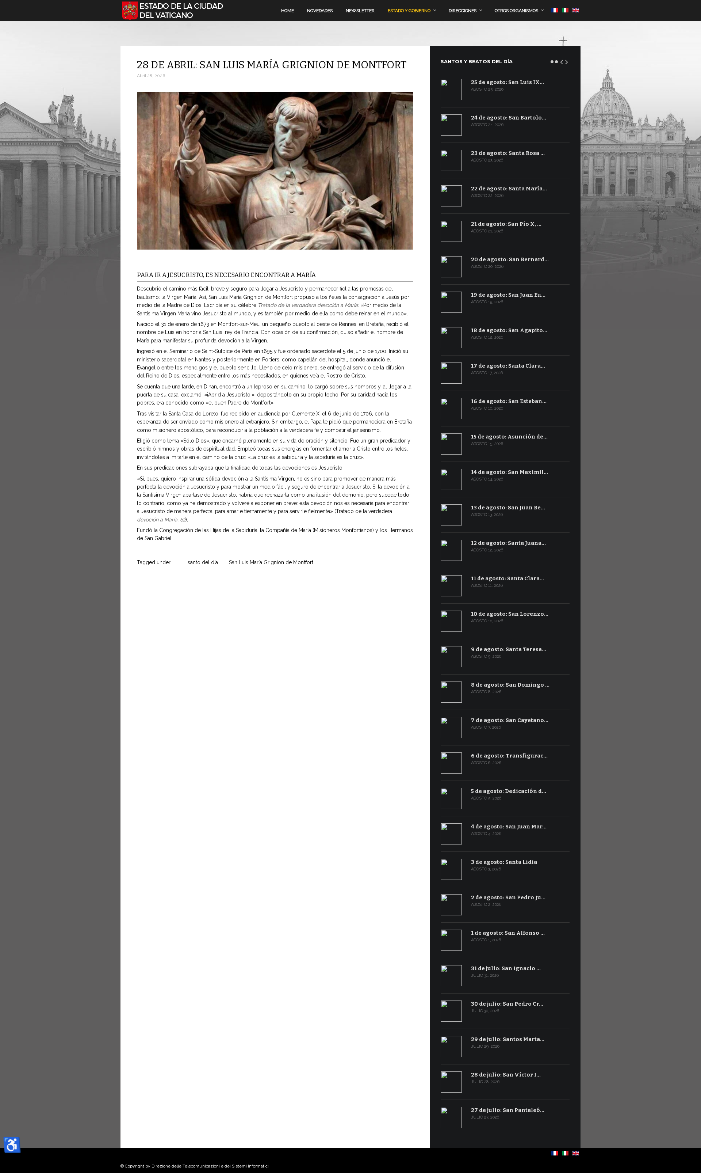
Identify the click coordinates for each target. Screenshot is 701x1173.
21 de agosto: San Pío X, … (506, 224)
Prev (562, 61)
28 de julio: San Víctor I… (506, 1074)
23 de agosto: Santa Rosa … (508, 153)
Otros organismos (516, 10)
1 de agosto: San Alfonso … (508, 933)
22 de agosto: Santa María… (509, 188)
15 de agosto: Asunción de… (509, 436)
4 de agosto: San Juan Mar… (509, 826)
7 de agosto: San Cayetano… (509, 720)
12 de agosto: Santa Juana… (508, 543)
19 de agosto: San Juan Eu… (508, 295)
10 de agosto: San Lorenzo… (509, 614)
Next (567, 61)
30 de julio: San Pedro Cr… (507, 1004)
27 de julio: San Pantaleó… (507, 1110)
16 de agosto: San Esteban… (509, 401)
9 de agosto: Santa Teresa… (508, 649)
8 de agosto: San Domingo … (510, 685)
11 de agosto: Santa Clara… (507, 578)
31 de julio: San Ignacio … (506, 968)
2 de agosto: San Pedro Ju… (508, 897)
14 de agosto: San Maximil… (509, 472)
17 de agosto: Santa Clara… (508, 365)
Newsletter (360, 10)
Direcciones (462, 10)
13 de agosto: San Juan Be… (508, 507)
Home (287, 10)
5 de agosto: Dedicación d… (508, 791)
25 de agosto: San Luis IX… (507, 82)
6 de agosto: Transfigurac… (509, 755)
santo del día (203, 562)
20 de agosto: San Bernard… (510, 259)
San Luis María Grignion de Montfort (271, 562)
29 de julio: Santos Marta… (507, 1039)
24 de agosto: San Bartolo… (508, 117)
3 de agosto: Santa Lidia (504, 862)
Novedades (320, 10)
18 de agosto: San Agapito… (509, 330)
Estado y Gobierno (409, 10)
